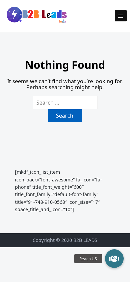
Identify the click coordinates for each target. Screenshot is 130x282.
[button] (114, 258)
